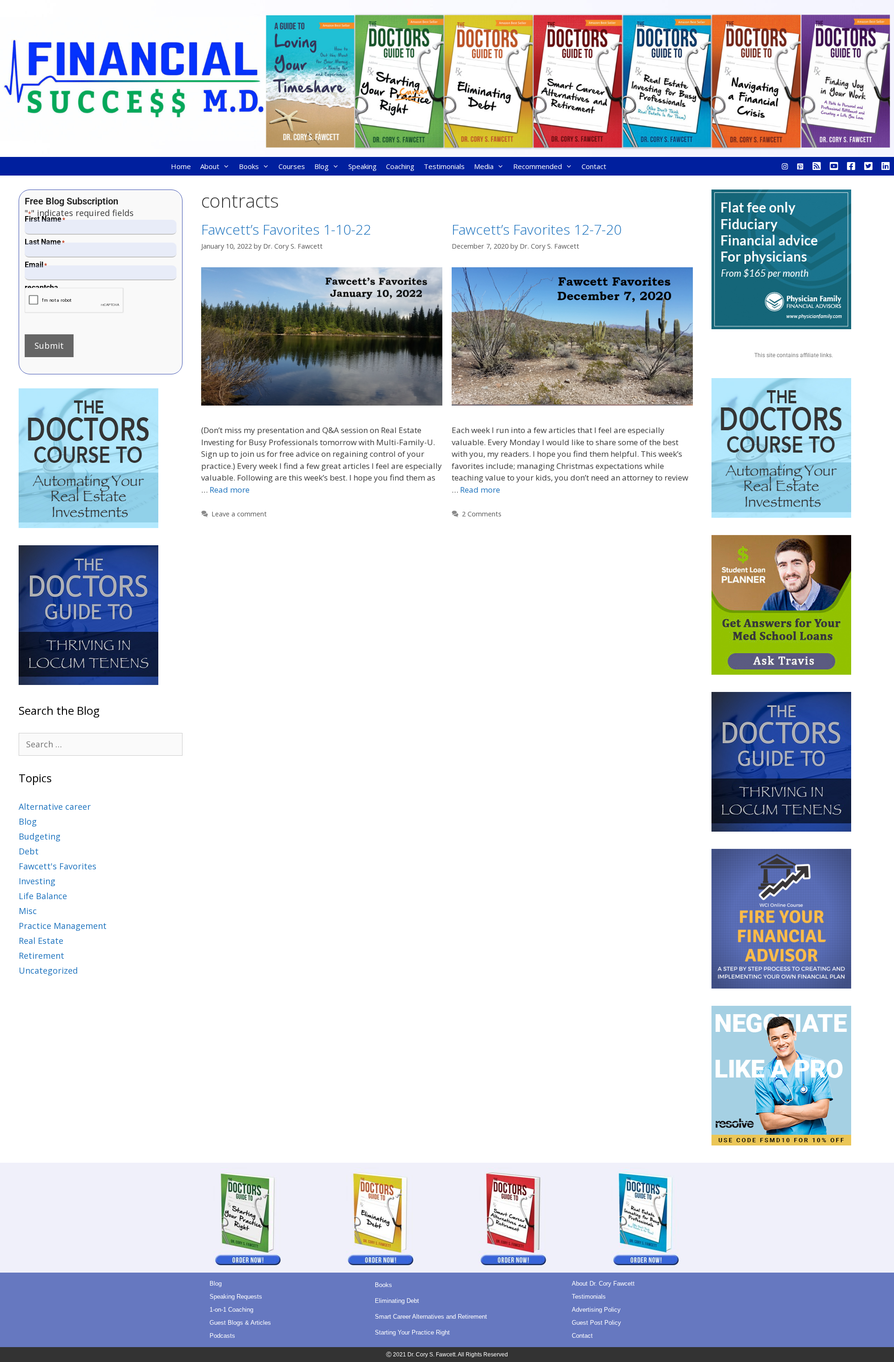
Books (249, 166)
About (209, 166)
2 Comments (481, 513)
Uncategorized (48, 970)
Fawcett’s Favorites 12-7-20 (537, 229)
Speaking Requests (236, 1296)
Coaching (400, 166)
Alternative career (55, 806)
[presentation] (74, 300)
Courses (291, 166)
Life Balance (43, 895)
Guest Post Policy (596, 1322)
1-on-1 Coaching (231, 1309)
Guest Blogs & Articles (240, 1322)
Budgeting (40, 836)
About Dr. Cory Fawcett (603, 1283)
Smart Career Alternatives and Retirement (431, 1316)
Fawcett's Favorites (57, 866)
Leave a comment (239, 513)
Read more (230, 489)
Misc (28, 910)
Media (484, 166)
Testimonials (444, 166)
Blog (321, 166)
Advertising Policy (596, 1309)
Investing (37, 881)
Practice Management (63, 925)
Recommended (537, 166)
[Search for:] (101, 744)
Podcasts (222, 1335)
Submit (49, 345)
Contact (594, 166)
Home (181, 166)
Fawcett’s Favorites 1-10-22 (286, 229)
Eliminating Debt (397, 1300)
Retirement (41, 955)
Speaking (362, 166)
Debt (29, 851)
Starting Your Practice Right (412, 1332)
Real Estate (41, 940)
